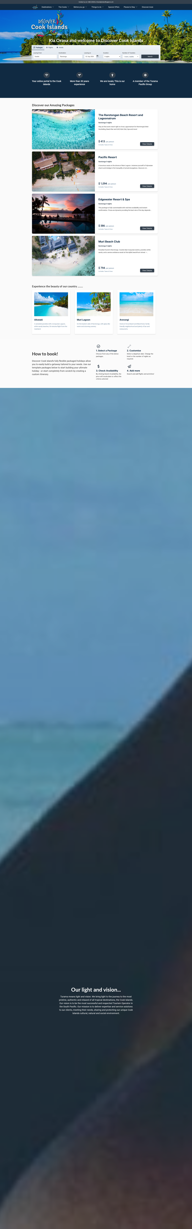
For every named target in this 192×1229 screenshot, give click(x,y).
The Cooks (62, 7)
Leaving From (37, 53)
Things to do (96, 7)
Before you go (79, 7)
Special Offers (113, 7)
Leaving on (87, 53)
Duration (106, 53)
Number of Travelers (128, 53)
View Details (147, 144)
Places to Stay (129, 7)
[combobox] (45, 57)
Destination (62, 53)
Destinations (47, 7)
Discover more (147, 7)
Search (150, 56)
